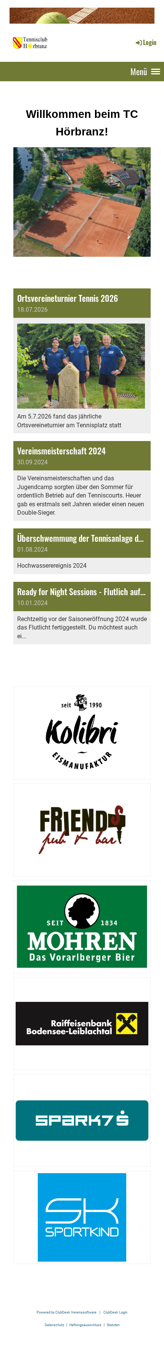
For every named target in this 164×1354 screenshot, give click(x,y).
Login (149, 42)
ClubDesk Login (115, 1312)
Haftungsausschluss (85, 1325)
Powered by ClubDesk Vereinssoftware (66, 1312)
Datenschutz (54, 1325)
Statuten (113, 1325)
